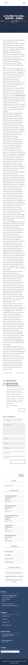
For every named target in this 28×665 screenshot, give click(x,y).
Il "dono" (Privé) (7, 373)
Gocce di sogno (19, 576)
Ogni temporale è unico (16, 572)
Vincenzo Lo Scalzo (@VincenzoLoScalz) (12, 384)
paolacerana (7, 21)
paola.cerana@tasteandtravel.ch (10, 605)
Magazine (22, 21)
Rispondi (22, 410)
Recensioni (7, 558)
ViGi (17, 663)
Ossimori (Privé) (20, 373)
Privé (6, 555)
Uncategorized (8, 562)
